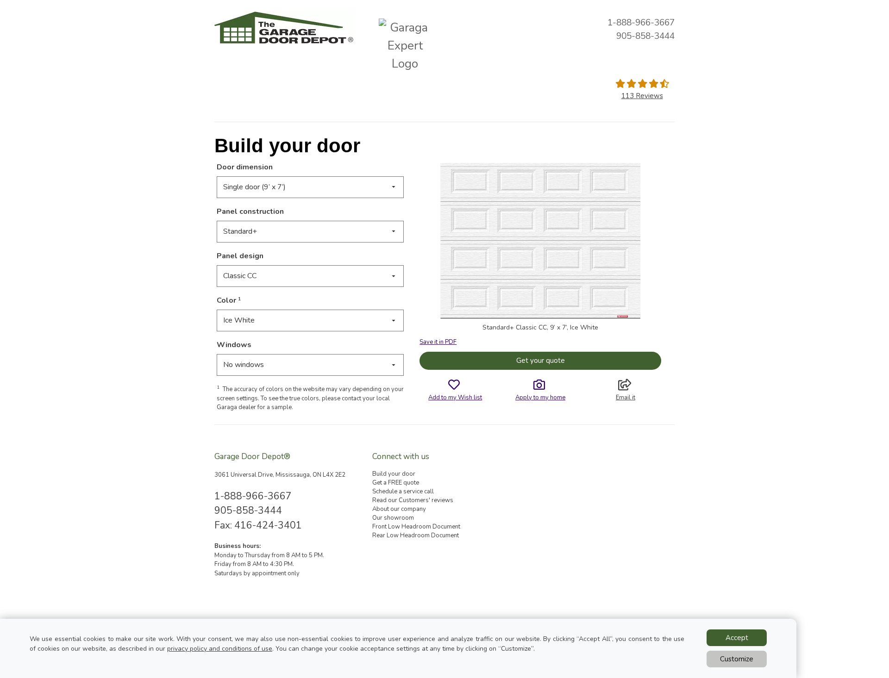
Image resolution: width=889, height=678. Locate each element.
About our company (399, 509)
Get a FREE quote (395, 483)
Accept (737, 637)
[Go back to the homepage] (283, 28)
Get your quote (540, 360)
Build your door (393, 474)
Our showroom (393, 518)
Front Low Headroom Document (416, 526)
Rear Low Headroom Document (415, 535)
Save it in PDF (438, 342)
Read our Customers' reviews (412, 500)
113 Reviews (642, 95)
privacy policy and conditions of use (219, 648)
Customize (736, 659)
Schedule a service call (403, 491)
